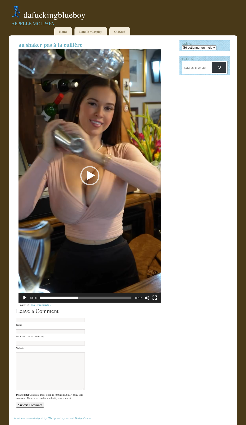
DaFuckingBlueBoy (55, 14)
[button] (89, 175)
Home (63, 31)
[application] (89, 176)
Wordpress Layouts (58, 418)
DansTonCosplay (90, 31)
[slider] (85, 298)
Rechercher (188, 59)
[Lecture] (24, 297)
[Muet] (147, 297)
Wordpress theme (23, 418)
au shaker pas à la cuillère (50, 44)
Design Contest (83, 418)
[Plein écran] (154, 297)
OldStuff (119, 31)
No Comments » (41, 305)
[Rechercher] (219, 67)
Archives (187, 43)
